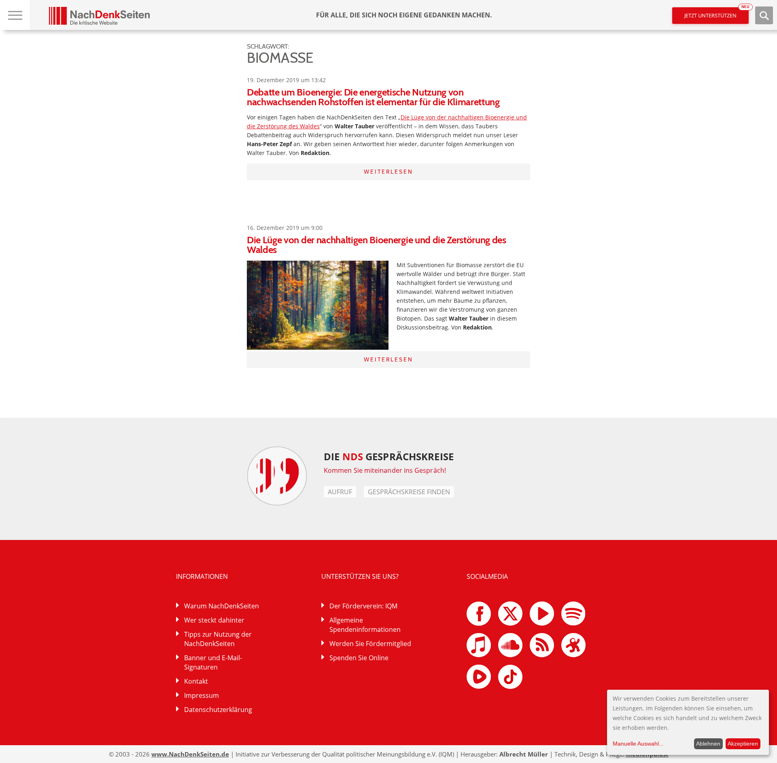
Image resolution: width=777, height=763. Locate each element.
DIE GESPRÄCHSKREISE (389, 456)
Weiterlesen (388, 171)
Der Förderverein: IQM (363, 605)
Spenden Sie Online (358, 657)
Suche (764, 15)
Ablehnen (708, 743)
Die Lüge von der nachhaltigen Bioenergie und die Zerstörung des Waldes (376, 244)
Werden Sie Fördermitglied (370, 643)
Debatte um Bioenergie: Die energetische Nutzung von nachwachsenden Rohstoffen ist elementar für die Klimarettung (373, 97)
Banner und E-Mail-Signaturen (213, 662)
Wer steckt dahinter (214, 620)
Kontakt (196, 681)
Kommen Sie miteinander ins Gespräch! (385, 470)
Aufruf (340, 491)
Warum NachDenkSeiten (221, 605)
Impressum (201, 695)
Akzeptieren (743, 743)
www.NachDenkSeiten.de (190, 754)
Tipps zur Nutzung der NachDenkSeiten (218, 639)
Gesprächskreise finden (409, 491)
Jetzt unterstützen (716, 13)
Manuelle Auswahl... (638, 743)
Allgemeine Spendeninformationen (365, 625)
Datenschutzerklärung (218, 709)
